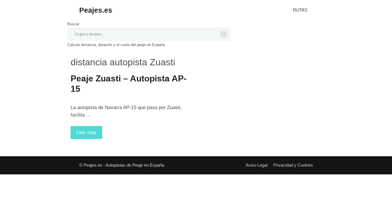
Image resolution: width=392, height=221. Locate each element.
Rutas (300, 9)
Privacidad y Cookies (293, 165)
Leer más (89, 134)
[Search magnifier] (224, 34)
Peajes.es (95, 10)
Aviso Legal (256, 165)
